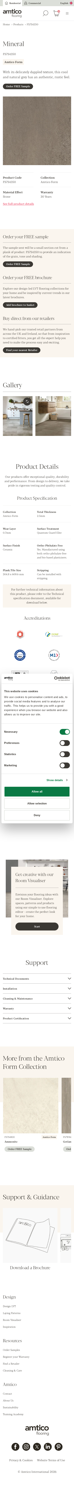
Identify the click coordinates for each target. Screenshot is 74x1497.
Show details (55, 780)
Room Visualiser (12, 1320)
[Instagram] (26, 1447)
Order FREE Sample (18, 86)
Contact (7, 1393)
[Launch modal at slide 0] (27, 402)
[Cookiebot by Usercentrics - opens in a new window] (54, 678)
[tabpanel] (37, 978)
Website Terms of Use (51, 1460)
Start (37, 926)
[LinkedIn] (48, 1447)
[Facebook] (15, 1447)
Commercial (35, 3)
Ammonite (10, 1141)
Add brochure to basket (20, 305)
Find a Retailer (11, 1363)
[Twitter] (37, 1447)
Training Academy (13, 1414)
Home (6, 24)
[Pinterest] (59, 1447)
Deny (37, 815)
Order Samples (11, 1350)
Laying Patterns (11, 1313)
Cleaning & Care (12, 1370)
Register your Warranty (16, 1356)
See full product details (18, 204)
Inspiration (9, 1326)
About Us (8, 1400)
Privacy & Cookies (21, 1460)
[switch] (65, 743)
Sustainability (10, 1407)
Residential (15, 3)
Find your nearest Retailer (21, 350)
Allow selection (37, 803)
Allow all (37, 791)
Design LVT (9, 1306)
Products (18, 24)
